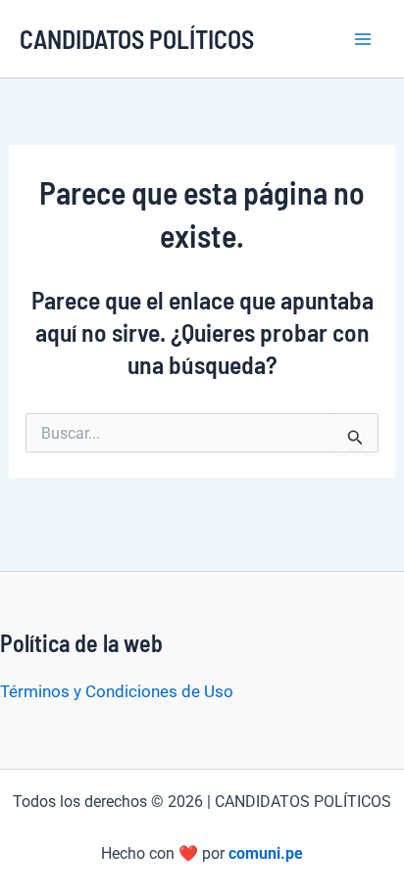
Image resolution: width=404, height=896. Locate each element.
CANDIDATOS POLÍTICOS (137, 39)
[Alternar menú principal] (362, 39)
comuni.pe (265, 853)
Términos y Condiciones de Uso (116, 691)
